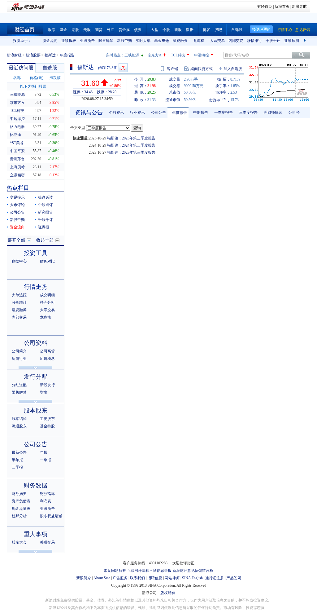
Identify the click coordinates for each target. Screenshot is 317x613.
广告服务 (120, 578)
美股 (87, 30)
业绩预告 (87, 40)
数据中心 (19, 261)
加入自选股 (233, 69)
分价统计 (19, 302)
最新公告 (19, 452)
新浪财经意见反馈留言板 (192, 570)
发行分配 (35, 376)
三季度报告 (248, 112)
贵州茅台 (17, 159)
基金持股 (47, 426)
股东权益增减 (51, 516)
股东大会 (19, 542)
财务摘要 (19, 494)
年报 (43, 452)
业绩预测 (291, 40)
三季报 (17, 467)
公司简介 (19, 351)
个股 (166, 30)
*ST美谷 (17, 143)
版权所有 (167, 593)
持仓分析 (47, 302)
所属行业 (19, 358)
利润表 (45, 501)
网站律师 (172, 578)
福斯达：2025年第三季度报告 (131, 138)
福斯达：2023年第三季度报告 (131, 152)
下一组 (305, 41)
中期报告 (200, 112)
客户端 (172, 69)
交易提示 (17, 197)
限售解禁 (105, 40)
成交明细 (47, 295)
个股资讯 (116, 112)
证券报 (43, 227)
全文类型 (77, 128)
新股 (178, 30)
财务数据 (35, 485)
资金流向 (50, 40)
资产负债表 (21, 501)
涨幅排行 (254, 40)
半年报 (17, 460)
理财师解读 (273, 112)
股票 (51, 30)
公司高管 (47, 351)
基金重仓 (161, 40)
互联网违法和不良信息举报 (149, 570)
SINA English (192, 578)
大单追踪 (19, 295)
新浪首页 (282, 6)
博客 (206, 30)
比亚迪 (15, 135)
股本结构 (19, 419)
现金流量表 (21, 508)
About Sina (101, 578)
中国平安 (17, 151)
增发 (43, 392)
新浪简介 (83, 578)
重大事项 (35, 534)
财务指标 (47, 494)
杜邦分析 (19, 516)
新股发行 (47, 385)
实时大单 (143, 40)
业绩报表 (68, 40)
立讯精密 (17, 175)
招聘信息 (154, 578)
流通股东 (19, 426)
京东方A (155, 55)
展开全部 (16, 240)
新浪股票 (33, 55)
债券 (137, 30)
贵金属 (124, 30)
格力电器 (17, 127)
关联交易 (47, 542)
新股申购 (124, 40)
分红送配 (19, 385)
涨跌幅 (55, 78)
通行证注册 (214, 578)
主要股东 (47, 419)
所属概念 (47, 358)
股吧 (218, 30)
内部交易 (235, 40)
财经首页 (264, 6)
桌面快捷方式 (201, 69)
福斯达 (50, 55)
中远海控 (201, 55)
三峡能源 (131, 55)
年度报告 (179, 113)
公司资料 (35, 343)
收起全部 (45, 240)
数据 (189, 30)
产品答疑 (233, 578)
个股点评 (45, 205)
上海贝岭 (17, 167)
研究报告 (45, 212)
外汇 (110, 30)
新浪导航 (299, 6)
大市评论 (17, 205)
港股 (75, 30)
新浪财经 (14, 55)
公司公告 (17, 212)
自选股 (236, 30)
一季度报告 (223, 112)
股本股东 (35, 410)
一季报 (45, 460)
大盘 (154, 30)
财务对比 (47, 261)
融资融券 (180, 40)
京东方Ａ (17, 102)
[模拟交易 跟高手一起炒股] (123, 67)
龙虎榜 (198, 40)
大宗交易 (217, 40)
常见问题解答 (115, 570)
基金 (63, 30)
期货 (98, 30)
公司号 (294, 112)
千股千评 (273, 40)
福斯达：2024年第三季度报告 (131, 145)
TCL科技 (178, 55)
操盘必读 (45, 197)
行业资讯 (137, 112)
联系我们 (137, 578)
